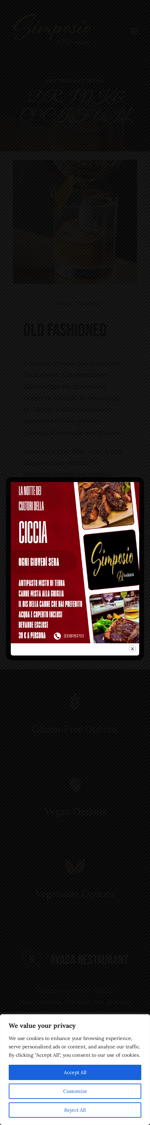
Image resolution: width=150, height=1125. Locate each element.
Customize (75, 1091)
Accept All (75, 1072)
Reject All (75, 1110)
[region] (75, 1069)
